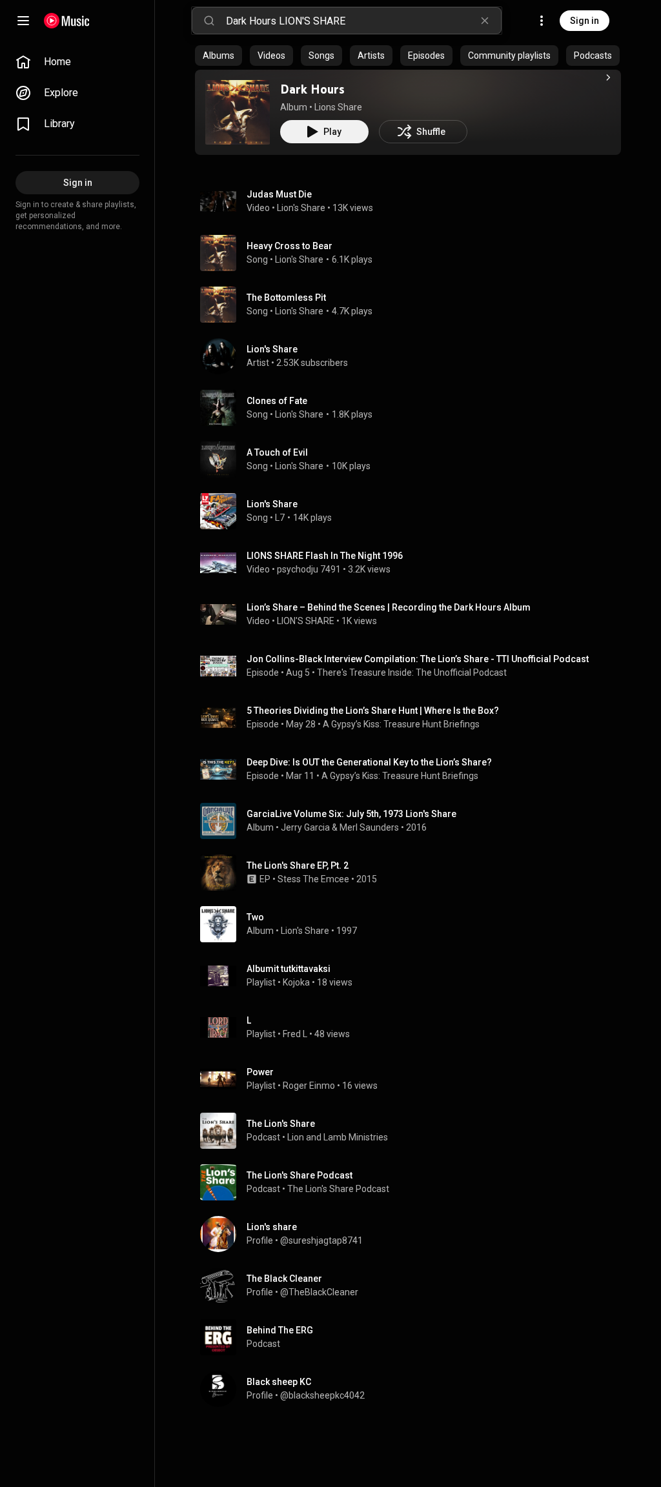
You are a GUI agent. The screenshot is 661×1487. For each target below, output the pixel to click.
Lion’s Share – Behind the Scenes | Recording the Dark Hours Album (389, 607)
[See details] (608, 77)
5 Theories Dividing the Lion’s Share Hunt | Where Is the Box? (373, 710)
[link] (77, 61)
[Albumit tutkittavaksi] (413, 976)
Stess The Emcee (313, 879)
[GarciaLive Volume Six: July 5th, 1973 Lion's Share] (413, 821)
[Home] (67, 20)
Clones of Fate (277, 401)
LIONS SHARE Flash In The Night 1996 (325, 556)
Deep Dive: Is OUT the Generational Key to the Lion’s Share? (369, 762)
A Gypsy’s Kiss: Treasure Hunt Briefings (401, 724)
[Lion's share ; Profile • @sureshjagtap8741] (413, 1234)
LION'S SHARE (305, 621)
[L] (413, 1027)
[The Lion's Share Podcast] (413, 1182)
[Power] (413, 1079)
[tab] (218, 55)
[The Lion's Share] (413, 1131)
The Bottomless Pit (286, 297)
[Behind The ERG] (413, 1337)
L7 (280, 517)
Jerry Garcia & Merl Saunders (340, 827)
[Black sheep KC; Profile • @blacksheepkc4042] (413, 1389)
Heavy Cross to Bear (289, 246)
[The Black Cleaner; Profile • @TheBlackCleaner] (413, 1285)
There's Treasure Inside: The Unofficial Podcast (412, 672)
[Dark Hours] (237, 112)
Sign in (584, 20)
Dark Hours (312, 89)
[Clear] (484, 20)
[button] (237, 112)
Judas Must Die (279, 194)
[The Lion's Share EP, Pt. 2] (413, 872)
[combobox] (363, 21)
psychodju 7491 (309, 569)
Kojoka (296, 982)
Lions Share (338, 107)
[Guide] (23, 20)
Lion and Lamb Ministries (337, 1137)
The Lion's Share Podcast (338, 1189)
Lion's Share (301, 208)
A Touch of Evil (277, 452)
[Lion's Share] (413, 356)
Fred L (295, 1034)
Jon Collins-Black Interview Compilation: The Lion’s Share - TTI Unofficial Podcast (418, 659)
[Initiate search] (209, 20)
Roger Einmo (309, 1085)
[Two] (413, 924)
